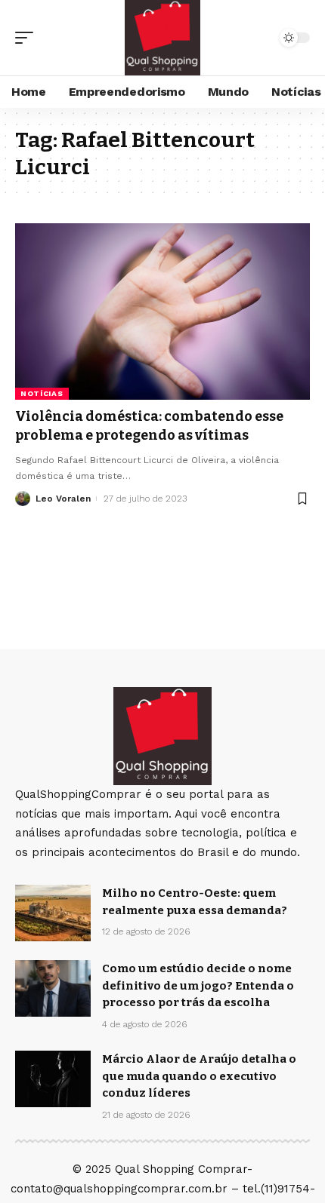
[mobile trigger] (28, 38)
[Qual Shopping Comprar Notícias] (162, 37)
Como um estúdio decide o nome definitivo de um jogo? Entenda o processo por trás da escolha (198, 985)
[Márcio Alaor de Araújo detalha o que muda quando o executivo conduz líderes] (53, 1079)
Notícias (41, 393)
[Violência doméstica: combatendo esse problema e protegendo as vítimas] (162, 311)
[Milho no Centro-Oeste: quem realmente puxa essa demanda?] (53, 913)
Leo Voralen (63, 498)
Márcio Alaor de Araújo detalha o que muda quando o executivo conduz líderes (199, 1076)
